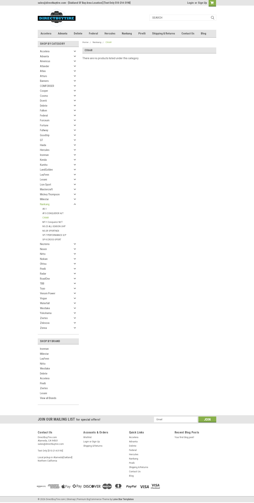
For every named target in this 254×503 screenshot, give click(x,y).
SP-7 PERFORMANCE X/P (54, 235)
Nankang (127, 33)
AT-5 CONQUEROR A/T (53, 213)
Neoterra (44, 244)
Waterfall (45, 303)
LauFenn (44, 174)
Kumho (44, 164)
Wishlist (87, 437)
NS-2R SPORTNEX (50, 230)
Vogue (43, 298)
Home (85, 42)
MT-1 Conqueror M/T (52, 222)
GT (41, 140)
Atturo (43, 76)
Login (190, 2)
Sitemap (71, 499)
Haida (43, 145)
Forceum (44, 120)
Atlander (44, 66)
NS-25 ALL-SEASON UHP (53, 226)
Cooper (44, 90)
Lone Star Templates (123, 499)
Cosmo (44, 95)
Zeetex (44, 318)
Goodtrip (44, 135)
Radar (43, 273)
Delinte (78, 33)
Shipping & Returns (163, 33)
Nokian (44, 259)
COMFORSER (47, 86)
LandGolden (46, 169)
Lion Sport (45, 184)
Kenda (43, 159)
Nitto (43, 254)
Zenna (43, 328)
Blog (203, 33)
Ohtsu (43, 263)
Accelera (46, 33)
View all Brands (48, 398)
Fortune (44, 125)
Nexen (43, 249)
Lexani (43, 179)
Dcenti (43, 100)
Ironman (44, 155)
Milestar (44, 199)
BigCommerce (94, 499)
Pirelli (142, 33)
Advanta (62, 33)
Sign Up (202, 2)
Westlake (45, 308)
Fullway (44, 130)
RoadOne (45, 278)
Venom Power (47, 293)
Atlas (43, 71)
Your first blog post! (184, 437)
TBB (42, 283)
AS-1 (44, 208)
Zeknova (44, 323)
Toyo (42, 288)
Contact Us (187, 33)
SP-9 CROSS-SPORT (51, 239)
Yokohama (46, 313)
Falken (43, 110)
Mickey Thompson (50, 194)
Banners (44, 81)
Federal (93, 33)
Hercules (110, 33)
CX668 (45, 217)
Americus (45, 61)
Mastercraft (46, 189)
